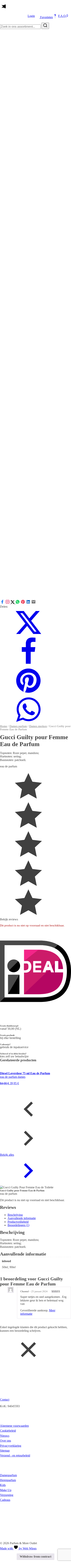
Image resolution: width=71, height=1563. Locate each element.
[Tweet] (13, 603)
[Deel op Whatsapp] (17, 603)
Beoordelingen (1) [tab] (18, 1225)
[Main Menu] (3, 6)
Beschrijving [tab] (15, 1214)
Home (3, 726)
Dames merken (38, 726)
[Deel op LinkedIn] (28, 603)
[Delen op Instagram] (8, 603)
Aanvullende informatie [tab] (22, 1218)
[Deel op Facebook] (2, 603)
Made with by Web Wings (18, 1548)
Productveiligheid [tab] (18, 1221)
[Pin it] (23, 603)
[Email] (33, 603)
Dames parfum (18, 726)
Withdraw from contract (35, 1556)
